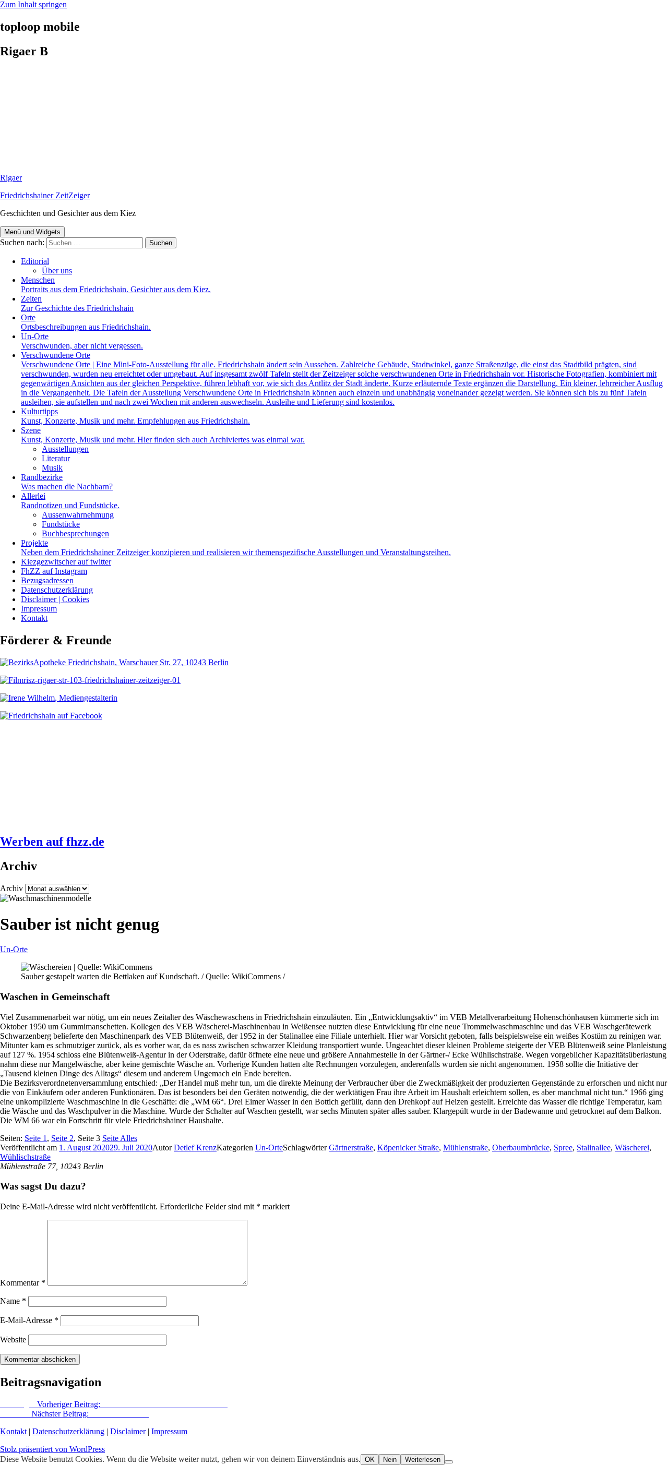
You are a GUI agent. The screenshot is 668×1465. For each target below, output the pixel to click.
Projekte (236, 547)
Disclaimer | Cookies (55, 599)
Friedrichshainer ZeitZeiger (45, 195)
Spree (563, 1147)
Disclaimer (128, 1431)
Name (13, 1300)
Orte (86, 322)
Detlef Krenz (195, 1147)
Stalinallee (594, 1147)
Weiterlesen (422, 1459)
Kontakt (34, 618)
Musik (52, 467)
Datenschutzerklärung (57, 589)
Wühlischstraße (25, 1156)
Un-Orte (82, 341)
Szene (163, 435)
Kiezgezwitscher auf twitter (66, 561)
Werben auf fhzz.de (52, 841)
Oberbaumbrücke (521, 1147)
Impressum (39, 608)
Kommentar (22, 1282)
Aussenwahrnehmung (78, 514)
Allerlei (70, 500)
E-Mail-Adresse (29, 1320)
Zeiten (77, 303)
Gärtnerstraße (351, 1147)
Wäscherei (632, 1147)
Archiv (11, 888)
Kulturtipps (135, 416)
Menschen (116, 284)
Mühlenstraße (465, 1147)
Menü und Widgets (32, 232)
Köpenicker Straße (408, 1147)
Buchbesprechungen (75, 533)
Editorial (35, 261)
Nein (390, 1459)
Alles (119, 1138)
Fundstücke (61, 524)
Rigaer (11, 177)
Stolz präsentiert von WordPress (52, 1449)
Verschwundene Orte (342, 378)
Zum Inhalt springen (33, 4)
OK (370, 1459)
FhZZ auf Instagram (54, 571)
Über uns (57, 270)
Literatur (56, 458)
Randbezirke (67, 482)
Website (13, 1339)
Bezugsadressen (47, 580)
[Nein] (449, 1461)
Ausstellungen (65, 449)
